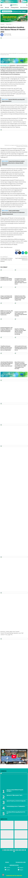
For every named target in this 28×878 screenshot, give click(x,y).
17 (14, 851)
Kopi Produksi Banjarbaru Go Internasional (21, 258)
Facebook (8, 867)
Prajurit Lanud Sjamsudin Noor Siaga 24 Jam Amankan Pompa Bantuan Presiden (21, 313)
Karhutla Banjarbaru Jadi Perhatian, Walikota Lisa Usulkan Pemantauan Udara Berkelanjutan (6, 329)
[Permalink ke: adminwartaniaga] (2, 34)
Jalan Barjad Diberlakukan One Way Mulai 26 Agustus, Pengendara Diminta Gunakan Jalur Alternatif (7, 364)
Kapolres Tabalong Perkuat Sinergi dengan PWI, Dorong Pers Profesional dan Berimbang (20, 331)
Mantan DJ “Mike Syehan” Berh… (15, 795)
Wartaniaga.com (5, 65)
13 (20, 850)
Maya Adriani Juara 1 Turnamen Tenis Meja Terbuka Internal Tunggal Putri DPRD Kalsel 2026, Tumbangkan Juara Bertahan (21, 365)
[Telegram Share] (22, 252)
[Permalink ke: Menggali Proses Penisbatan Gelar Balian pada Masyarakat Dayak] (7, 272)
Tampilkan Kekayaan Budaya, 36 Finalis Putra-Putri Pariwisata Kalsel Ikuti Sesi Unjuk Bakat (6, 348)
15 (23, 850)
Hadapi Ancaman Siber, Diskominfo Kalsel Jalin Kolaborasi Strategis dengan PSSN (20, 298)
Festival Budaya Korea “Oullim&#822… (16, 806)
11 (17, 850)
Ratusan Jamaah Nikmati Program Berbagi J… (15, 790)
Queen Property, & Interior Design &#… (16, 801)
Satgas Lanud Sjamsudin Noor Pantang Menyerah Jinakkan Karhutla (6, 297)
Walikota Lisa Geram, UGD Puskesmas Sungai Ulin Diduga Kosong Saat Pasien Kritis (7, 312)
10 (16, 850)
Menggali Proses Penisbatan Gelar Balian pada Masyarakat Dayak (6, 279)
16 (25, 850)
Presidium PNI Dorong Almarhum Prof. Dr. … (16, 812)
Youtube (8, 869)
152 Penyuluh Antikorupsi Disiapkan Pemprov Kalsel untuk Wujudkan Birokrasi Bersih (21, 348)
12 (19, 850)
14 (22, 850)
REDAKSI (7, 862)
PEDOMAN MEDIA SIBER (21, 862)
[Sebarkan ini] (16, 252)
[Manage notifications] (3, 875)
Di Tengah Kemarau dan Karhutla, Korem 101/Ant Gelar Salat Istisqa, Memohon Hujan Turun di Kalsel (20, 281)
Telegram (21, 869)
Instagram (21, 867)
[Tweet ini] (19, 252)
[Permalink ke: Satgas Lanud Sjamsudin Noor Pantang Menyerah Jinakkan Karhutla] (7, 290)
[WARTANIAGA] (14, 5)
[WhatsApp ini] (26, 252)
